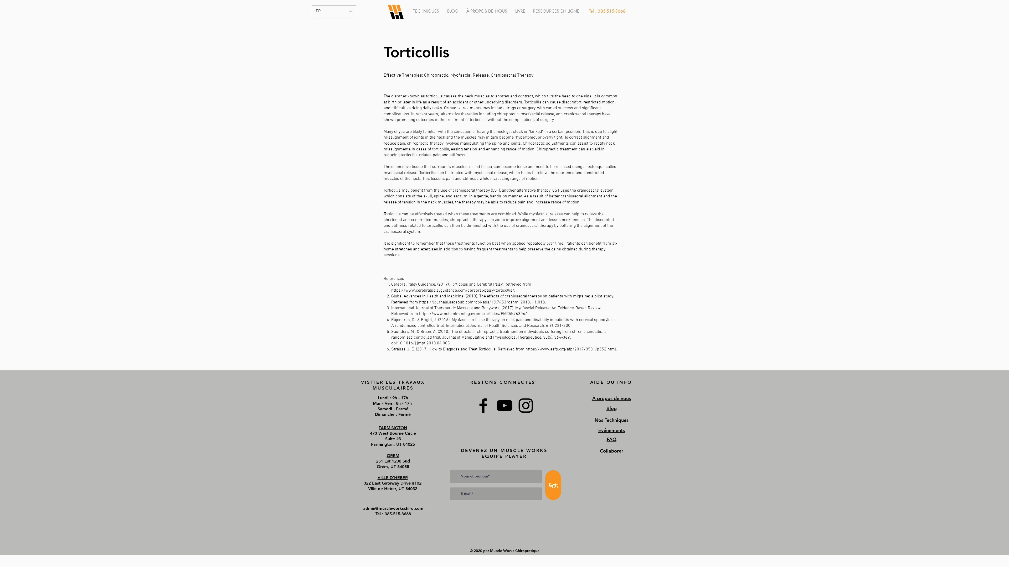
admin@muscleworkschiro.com (393, 508)
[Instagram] (526, 405)
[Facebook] (483, 405)
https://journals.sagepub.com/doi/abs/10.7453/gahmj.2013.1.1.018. (482, 302)
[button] (556, 11)
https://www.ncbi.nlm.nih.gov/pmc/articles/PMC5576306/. (473, 314)
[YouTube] (504, 405)
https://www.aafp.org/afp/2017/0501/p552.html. (571, 349)
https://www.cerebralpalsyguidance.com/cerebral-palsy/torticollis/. (453, 290)
